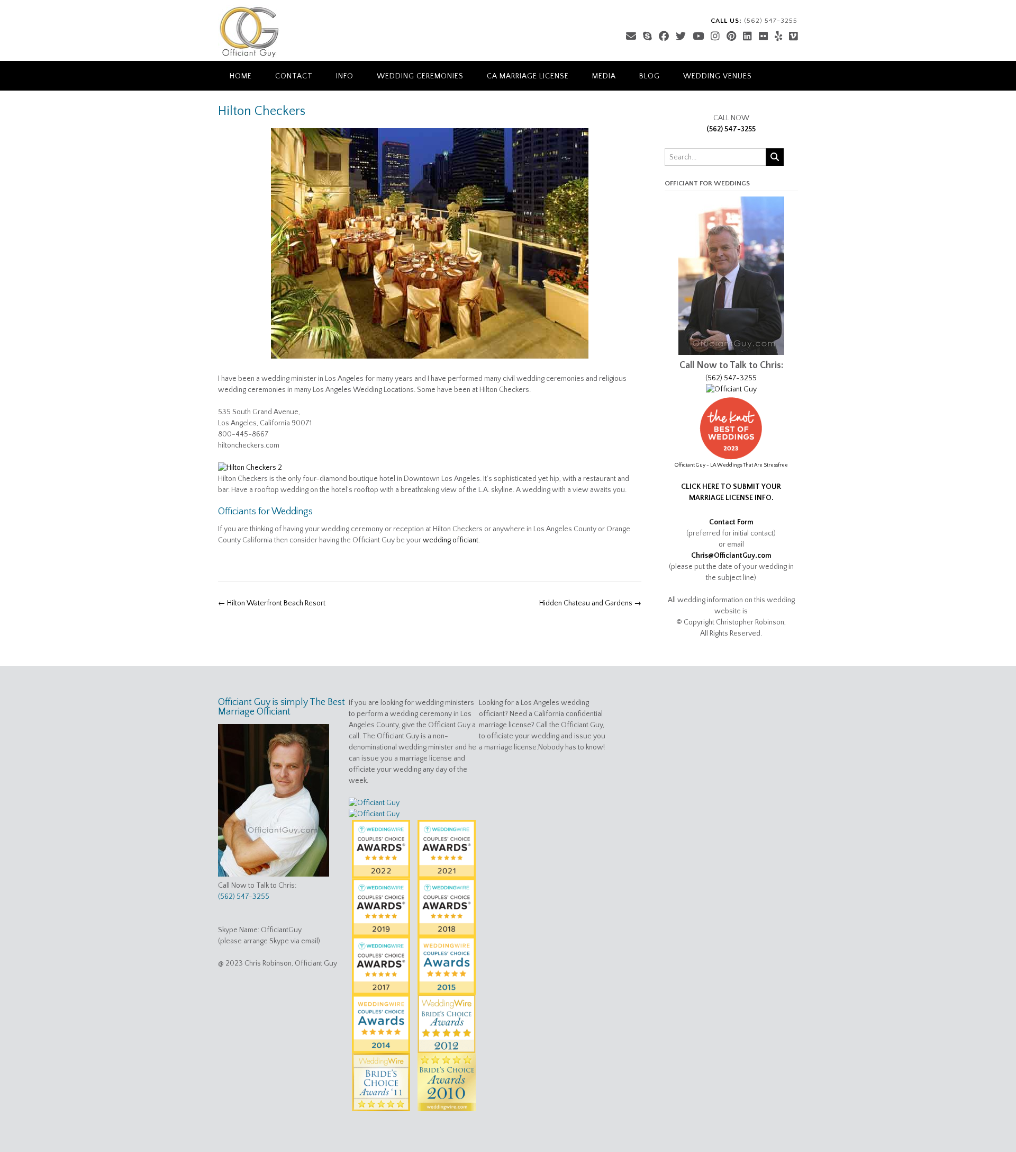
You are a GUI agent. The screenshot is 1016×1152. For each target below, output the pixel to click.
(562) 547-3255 (731, 129)
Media (604, 76)
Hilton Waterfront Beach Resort (271, 603)
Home (241, 76)
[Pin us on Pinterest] (731, 36)
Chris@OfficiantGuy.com (731, 555)
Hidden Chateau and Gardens (590, 603)
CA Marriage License (528, 76)
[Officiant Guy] (249, 31)
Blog (649, 76)
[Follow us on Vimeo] (793, 36)
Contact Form (731, 522)
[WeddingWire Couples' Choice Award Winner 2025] (731, 389)
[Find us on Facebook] (664, 36)
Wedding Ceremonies (420, 76)
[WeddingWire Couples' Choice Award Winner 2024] (374, 803)
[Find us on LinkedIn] (747, 36)
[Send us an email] (631, 36)
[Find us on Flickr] (763, 36)
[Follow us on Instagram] (715, 36)
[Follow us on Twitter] (681, 36)
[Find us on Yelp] (778, 36)
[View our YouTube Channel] (698, 36)
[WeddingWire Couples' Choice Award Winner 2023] (374, 814)
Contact (294, 76)
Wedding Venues (717, 76)
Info (344, 76)
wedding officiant (450, 540)
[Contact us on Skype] (647, 36)
